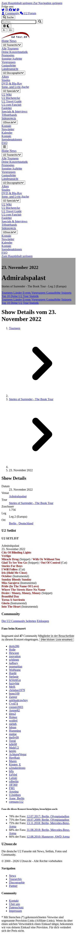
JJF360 (13, 784)
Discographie (17, 882)
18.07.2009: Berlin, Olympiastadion (48, 819)
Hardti (12, 673)
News (13, 40)
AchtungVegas (17, 754)
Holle (12, 649)
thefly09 (14, 737)
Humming (15, 730)
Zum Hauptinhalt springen (17, 3)
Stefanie (14, 676)
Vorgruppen (38, 292)
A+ (10, 30)
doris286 (14, 646)
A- (4, 30)
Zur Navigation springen (47, 3)
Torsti (12, 740)
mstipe (13, 734)
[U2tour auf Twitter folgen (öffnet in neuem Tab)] (3, 9)
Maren (13, 761)
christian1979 (17, 690)
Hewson (14, 653)
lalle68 (13, 744)
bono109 (14, 693)
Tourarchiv (15, 879)
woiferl (13, 720)
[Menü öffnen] (4, 147)
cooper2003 (16, 707)
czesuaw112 (16, 801)
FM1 (12, 788)
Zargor (13, 696)
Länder (18, 292)
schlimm (14, 659)
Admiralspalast (18, 496)
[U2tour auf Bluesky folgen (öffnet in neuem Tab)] (14, 9)
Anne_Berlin (16, 798)
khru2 (12, 713)
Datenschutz (16, 907)
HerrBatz (14, 757)
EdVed (13, 774)
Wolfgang (15, 669)
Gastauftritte (53, 292)
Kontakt (14, 900)
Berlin (13, 523)
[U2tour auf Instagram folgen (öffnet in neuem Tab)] (7, 9)
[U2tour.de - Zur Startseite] (15, 37)
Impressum (15, 910)
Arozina (14, 791)
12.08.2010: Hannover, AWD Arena (48, 836)
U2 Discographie (12, 73)
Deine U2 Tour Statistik (25, 296)
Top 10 (6, 296)
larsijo (12, 751)
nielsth (13, 724)
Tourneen (7, 292)
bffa (11, 771)
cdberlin (14, 781)
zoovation (15, 656)
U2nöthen (15, 795)
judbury (13, 663)
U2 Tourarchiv (10, 45)
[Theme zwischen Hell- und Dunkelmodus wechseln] (6, 26)
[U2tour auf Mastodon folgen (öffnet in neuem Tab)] (17, 9)
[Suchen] (40, 21)
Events (27, 292)
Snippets (66, 292)
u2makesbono (17, 767)
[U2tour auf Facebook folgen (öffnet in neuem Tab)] (11, 9)
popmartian (15, 666)
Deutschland (26, 523)
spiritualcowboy (18, 700)
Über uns (14, 904)
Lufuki (13, 778)
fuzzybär (14, 683)
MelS (12, 686)
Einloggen (43, 621)
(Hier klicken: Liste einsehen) (56, 639)
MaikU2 (14, 747)
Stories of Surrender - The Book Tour (31, 399)
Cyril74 (13, 703)
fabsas (12, 727)
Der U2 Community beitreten (18, 621)
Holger (13, 717)
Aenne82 (14, 710)
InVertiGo (15, 680)
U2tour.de (8, 122)
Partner (13, 885)
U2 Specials (9, 91)
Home (5, 40)
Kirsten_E (15, 764)
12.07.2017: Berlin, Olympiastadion (48, 816)
